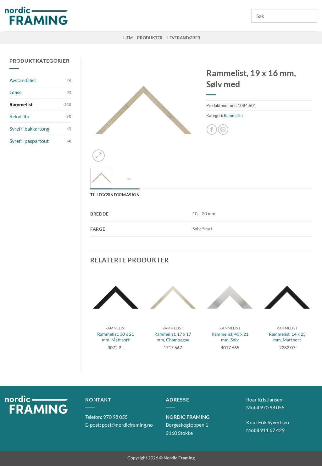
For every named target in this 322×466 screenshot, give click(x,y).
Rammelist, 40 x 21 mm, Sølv (230, 337)
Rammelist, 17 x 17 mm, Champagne (172, 337)
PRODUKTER (150, 37)
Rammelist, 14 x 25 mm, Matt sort (287, 337)
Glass (15, 92)
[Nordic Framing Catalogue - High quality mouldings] (36, 16)
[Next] (186, 110)
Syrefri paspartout (29, 141)
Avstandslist (22, 80)
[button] (98, 155)
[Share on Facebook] (212, 129)
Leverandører (184, 37)
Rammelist (21, 104)
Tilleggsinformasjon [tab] (115, 194)
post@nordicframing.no (127, 425)
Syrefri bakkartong (29, 129)
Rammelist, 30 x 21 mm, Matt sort (115, 337)
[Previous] (100, 110)
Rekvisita (19, 116)
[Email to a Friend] (223, 129)
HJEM (127, 37)
